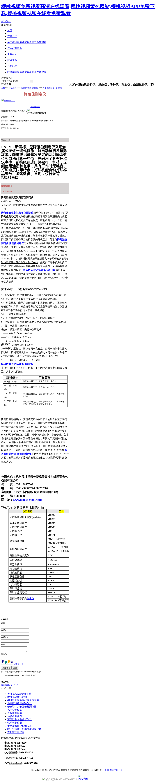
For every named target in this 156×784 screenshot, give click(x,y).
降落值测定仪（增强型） (53, 88)
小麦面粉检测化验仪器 (29, 88)
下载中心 (12, 54)
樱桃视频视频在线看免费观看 (23, 700)
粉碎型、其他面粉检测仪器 (22, 706)
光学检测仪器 (14, 710)
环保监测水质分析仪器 (19, 719)
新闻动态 (12, 66)
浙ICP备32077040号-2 (113, 770)
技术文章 (12, 60)
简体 (3, 21)
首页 (9, 30)
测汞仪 (30, 598)
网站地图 (83, 778)
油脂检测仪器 (14, 716)
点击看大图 (35, 107)
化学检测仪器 (14, 722)
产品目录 (12, 88)
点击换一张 (18, 664)
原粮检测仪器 (14, 713)
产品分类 (12, 36)
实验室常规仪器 (15, 732)
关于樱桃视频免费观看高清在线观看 (26, 42)
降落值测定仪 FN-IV (9, 685)
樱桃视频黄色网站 (17, 697)
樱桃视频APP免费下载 (19, 693)
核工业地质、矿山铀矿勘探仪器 (24, 729)
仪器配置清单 (14, 48)
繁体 (8, 21)
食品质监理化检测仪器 (19, 726)
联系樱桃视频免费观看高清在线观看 (26, 72)
